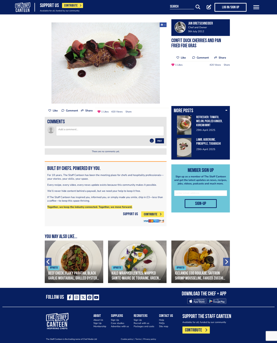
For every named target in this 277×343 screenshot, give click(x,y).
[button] (200, 111)
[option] (106, 63)
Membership (99, 326)
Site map (163, 326)
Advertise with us (120, 326)
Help (161, 320)
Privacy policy (149, 339)
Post (159, 141)
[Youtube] (96, 297)
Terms (138, 339)
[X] (83, 297)
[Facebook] (70, 297)
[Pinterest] (89, 297)
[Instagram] (76, 297)
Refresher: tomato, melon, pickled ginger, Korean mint (209, 121)
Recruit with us (141, 323)
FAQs (162, 323)
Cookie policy (127, 339)
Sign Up (97, 323)
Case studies (117, 323)
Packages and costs (144, 326)
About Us (98, 320)
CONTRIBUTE (71, 5)
